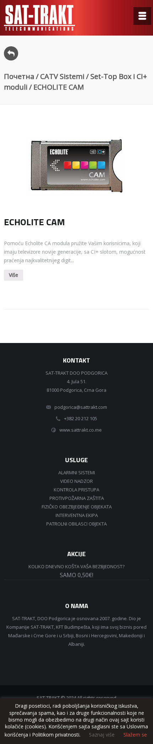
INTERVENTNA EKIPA (77, 515)
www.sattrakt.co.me (80, 430)
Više (13, 274)
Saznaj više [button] (102, 734)
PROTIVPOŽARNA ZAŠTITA (76, 498)
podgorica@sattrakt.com (80, 407)
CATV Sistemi (62, 76)
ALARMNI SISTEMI (76, 472)
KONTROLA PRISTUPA (76, 489)
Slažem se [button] (135, 735)
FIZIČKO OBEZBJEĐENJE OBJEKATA (77, 506)
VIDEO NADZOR (76, 481)
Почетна (19, 76)
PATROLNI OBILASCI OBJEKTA (76, 524)
